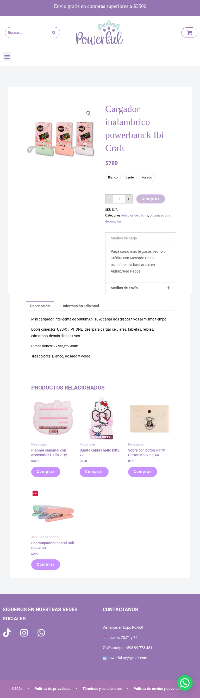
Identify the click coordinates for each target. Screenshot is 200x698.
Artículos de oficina (134, 215)
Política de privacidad (53, 689)
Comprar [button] (46, 472)
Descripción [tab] (40, 306)
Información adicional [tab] (81, 306)
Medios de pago (124, 238)
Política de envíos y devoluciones (161, 689)
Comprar (151, 199)
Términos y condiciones (102, 689)
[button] (7, 56)
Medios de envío (124, 288)
